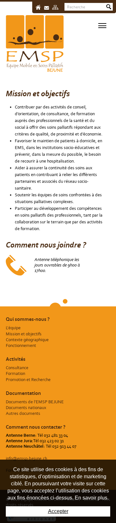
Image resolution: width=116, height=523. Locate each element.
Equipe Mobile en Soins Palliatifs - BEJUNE (35, 43)
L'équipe (13, 328)
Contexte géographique (27, 339)
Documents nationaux (26, 407)
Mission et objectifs (24, 334)
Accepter (58, 511)
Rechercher (109, 7)
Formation (15, 373)
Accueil (38, 7)
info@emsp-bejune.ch (26, 458)
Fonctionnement (21, 345)
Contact (46, 8)
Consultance (17, 367)
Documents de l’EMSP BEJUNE (35, 402)
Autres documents (23, 413)
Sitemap (55, 7)
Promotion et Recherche (28, 379)
